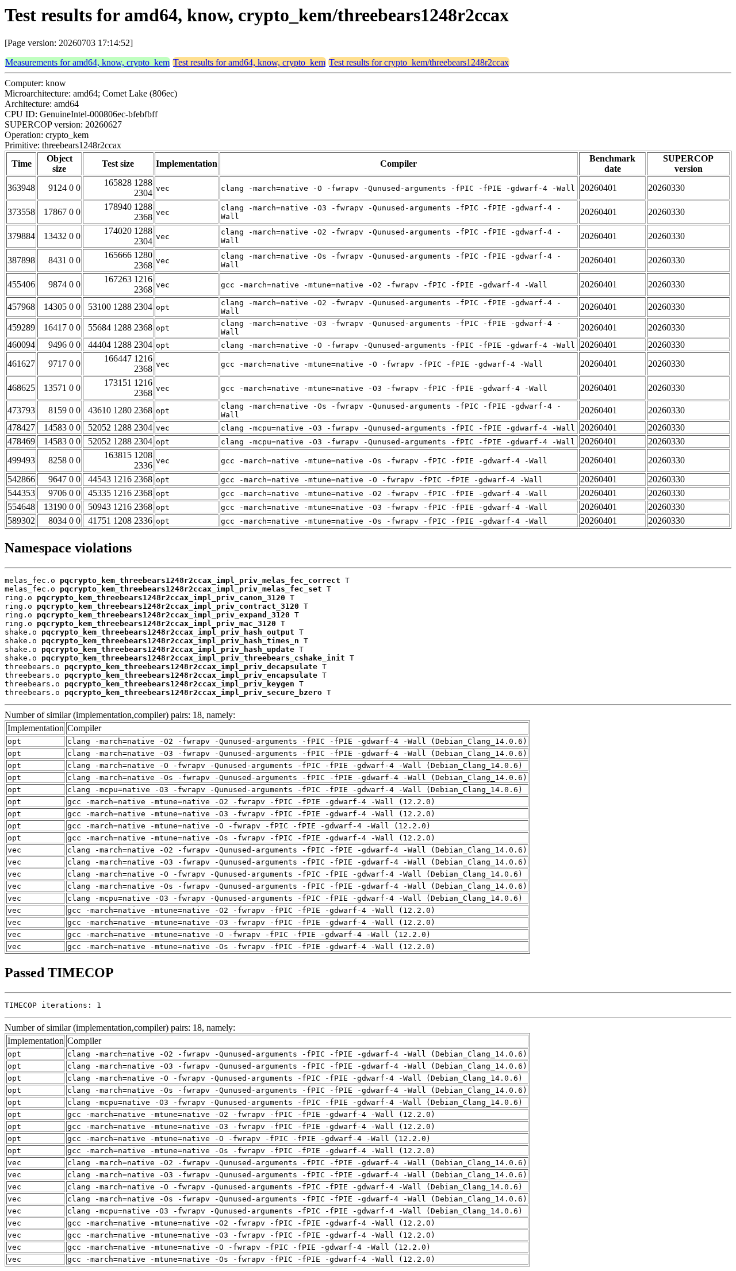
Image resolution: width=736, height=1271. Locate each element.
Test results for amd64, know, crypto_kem (249, 62)
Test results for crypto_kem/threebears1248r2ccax (419, 62)
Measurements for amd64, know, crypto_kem (87, 62)
